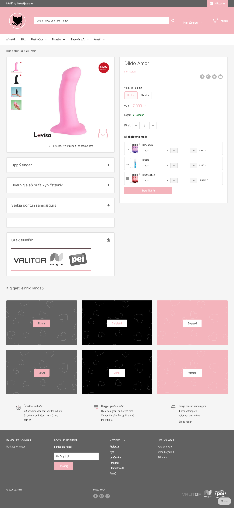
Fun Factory (130, 71)
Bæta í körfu (148, 190)
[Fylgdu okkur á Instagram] (101, 496)
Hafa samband (165, 446)
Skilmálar (162, 457)
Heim (8, 50)
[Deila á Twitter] (214, 76)
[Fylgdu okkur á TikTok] (107, 496)
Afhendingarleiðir (166, 452)
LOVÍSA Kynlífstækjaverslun (19, 3)
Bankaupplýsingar (15, 446)
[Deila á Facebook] (202, 76)
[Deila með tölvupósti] (220, 76)
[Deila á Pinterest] (208, 76)
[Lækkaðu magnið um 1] (136, 125)
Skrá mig (63, 466)
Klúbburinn (220, 3)
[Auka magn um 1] (153, 125)
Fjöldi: (127, 125)
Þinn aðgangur (191, 22)
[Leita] (173, 20)
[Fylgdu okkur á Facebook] (95, 496)
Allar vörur (18, 50)
